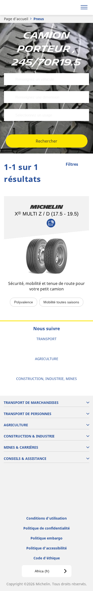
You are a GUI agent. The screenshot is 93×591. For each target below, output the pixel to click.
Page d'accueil (16, 18)
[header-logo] (23, 7)
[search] (72, 7)
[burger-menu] (84, 7)
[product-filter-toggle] (85, 164)
